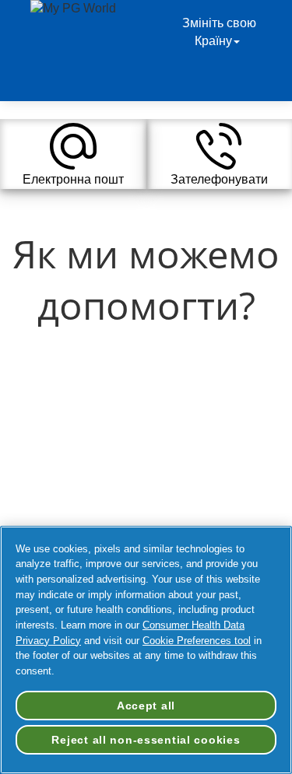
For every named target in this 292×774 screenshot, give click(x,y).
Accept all (146, 705)
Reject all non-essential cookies (145, 740)
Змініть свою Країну (219, 31)
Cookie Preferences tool (196, 640)
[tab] (73, 154)
